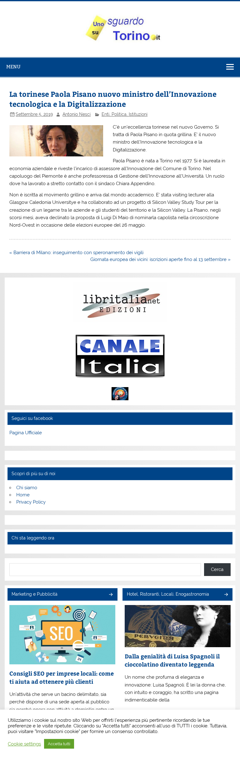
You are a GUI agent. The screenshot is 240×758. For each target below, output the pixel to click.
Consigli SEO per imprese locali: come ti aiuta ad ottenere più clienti (61, 677)
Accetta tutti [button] (59, 743)
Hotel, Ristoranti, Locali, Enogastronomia (168, 594)
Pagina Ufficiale (25, 433)
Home (23, 495)
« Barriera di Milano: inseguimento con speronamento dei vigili (76, 252)
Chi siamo (26, 487)
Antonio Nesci (76, 114)
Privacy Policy (31, 502)
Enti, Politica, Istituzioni (125, 114)
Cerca (217, 569)
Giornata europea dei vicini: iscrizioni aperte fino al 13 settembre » (160, 259)
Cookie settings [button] (24, 743)
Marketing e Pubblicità (35, 594)
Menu (13, 67)
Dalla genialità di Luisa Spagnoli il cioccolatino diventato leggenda (172, 660)
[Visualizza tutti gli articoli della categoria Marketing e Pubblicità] (110, 595)
